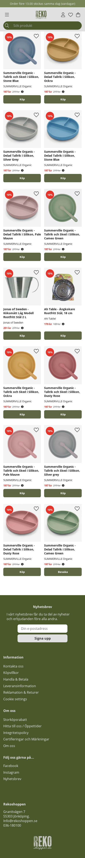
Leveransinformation (19, 686)
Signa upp (42, 638)
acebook (11, 765)
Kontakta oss (13, 666)
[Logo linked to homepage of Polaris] (41, 15)
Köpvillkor (11, 672)
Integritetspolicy (15, 732)
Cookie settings (15, 699)
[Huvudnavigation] (7, 15)
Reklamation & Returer (21, 692)
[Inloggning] (63, 15)
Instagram (11, 772)
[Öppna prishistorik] (22, 92)
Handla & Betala (15, 679)
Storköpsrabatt (15, 719)
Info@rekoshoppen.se (20, 821)
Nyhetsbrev (12, 779)
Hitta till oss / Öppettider (22, 726)
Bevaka (63, 572)
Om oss (9, 746)
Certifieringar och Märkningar (26, 739)
